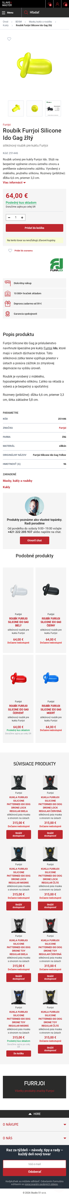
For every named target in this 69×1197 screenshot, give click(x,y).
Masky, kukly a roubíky (40, 21)
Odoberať (34, 1172)
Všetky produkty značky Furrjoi (34, 1091)
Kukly (6, 25)
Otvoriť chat (34, 540)
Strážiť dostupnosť (19, 834)
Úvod (5, 21)
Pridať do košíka (34, 227)
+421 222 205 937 (20, 532)
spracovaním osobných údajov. (41, 1184)
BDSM (19, 21)
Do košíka (19, 1053)
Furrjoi (7, 124)
